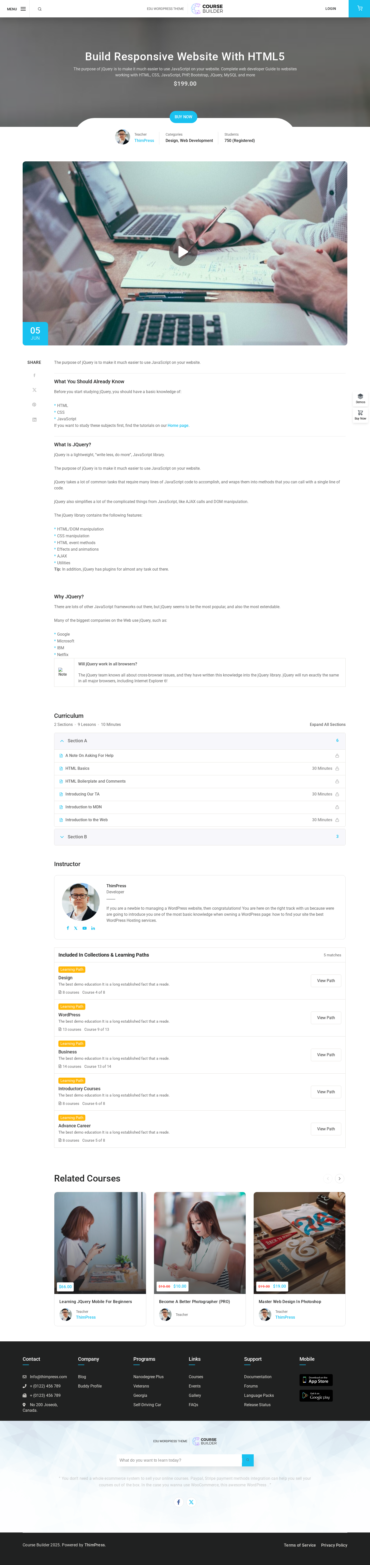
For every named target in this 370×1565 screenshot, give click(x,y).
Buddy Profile (90, 1386)
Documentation (258, 1376)
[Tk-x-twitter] (191, 1502)
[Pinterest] (34, 404)
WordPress (69, 1014)
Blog (82, 1376)
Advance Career (74, 1125)
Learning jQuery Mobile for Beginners (95, 1301)
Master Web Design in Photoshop (290, 1301)
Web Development (196, 140)
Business (67, 1051)
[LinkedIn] (34, 419)
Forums (251, 1386)
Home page (178, 425)
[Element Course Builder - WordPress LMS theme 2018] (185, 8)
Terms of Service (300, 1545)
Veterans (141, 1386)
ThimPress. (95, 1545)
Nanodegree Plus (148, 1376)
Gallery (195, 1395)
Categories (174, 134)
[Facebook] (34, 375)
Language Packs (259, 1395)
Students (232, 134)
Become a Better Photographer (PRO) (194, 1301)
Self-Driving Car (147, 1404)
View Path (326, 980)
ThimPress (144, 140)
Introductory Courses (79, 1088)
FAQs (193, 1404)
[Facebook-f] (179, 1502)
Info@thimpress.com (48, 1376)
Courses (196, 1376)
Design (172, 140)
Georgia (140, 1395)
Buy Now (183, 116)
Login (330, 9)
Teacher (140, 134)
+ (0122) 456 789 (45, 1386)
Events (195, 1386)
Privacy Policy (334, 1545)
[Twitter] (34, 390)
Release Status (257, 1404)
